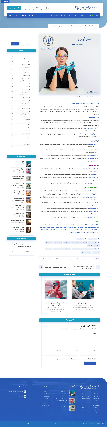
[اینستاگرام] (26, 15)
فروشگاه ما (46, 394)
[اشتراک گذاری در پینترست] (77, 258)
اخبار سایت (46, 392)
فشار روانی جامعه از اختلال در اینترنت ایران (18, 207)
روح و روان (27, 119)
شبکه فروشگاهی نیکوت (44, 405)
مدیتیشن (90, 245)
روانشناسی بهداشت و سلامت (23, 95)
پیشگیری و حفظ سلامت (24, 67)
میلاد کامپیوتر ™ (58, 424)
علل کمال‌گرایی (48, 249)
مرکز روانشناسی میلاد (92, 239)
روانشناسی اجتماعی (83, 242)
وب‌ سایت (58, 350)
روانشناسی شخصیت (58, 242)
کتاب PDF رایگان (26, 133)
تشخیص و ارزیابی (26, 70)
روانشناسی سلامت (76, 309)
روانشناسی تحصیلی (76, 307)
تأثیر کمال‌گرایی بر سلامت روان (90, 249)
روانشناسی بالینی (79, 305)
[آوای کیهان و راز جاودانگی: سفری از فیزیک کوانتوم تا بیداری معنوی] (28, 215)
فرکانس (28, 125)
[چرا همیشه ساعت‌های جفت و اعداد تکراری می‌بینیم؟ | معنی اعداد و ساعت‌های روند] (28, 200)
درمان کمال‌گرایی (68, 249)
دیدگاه (94, 333)
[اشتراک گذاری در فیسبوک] (91, 258)
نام (94, 350)
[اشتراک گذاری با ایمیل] (43, 258)
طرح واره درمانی (20, 162)
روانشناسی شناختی (82, 311)
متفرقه (28, 139)
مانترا (29, 136)
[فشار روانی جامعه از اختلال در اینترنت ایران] (28, 208)
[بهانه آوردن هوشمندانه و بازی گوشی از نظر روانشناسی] (28, 178)
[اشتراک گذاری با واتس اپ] (50, 258)
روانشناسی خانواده (83, 309)
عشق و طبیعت (96, 245)
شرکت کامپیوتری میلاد (44, 403)
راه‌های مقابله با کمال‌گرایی (58, 249)
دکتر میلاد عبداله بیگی (25, 81)
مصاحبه (28, 147)
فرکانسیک (28, 128)
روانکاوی (47, 398)
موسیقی (52, 311)
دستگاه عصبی (27, 73)
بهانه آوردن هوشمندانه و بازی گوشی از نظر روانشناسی (18, 178)
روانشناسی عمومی (49, 242)
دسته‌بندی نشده (26, 75)
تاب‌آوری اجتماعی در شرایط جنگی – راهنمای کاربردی (18, 185)
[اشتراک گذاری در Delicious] (64, 258)
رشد (89, 242)
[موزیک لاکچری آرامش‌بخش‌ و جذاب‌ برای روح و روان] (28, 171)
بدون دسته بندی (26, 64)
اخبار (29, 62)
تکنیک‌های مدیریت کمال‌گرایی (78, 249)
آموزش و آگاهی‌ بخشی (61, 307)
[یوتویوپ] (29, 15)
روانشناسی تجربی (75, 242)
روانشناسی (94, 242)
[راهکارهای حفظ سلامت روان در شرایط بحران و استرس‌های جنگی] (28, 193)
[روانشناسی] (87, 8)
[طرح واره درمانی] (28, 164)
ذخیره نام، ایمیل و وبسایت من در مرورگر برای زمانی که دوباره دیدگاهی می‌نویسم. (75, 359)
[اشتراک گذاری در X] (84, 258)
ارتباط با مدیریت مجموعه (43, 408)
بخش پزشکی (46, 396)
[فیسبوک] (32, 15)
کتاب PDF (27, 130)
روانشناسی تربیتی (67, 242)
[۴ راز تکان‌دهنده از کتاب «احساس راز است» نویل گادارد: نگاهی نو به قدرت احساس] (28, 222)
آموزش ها (27, 56)
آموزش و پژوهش (45, 401)
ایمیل (76, 350)
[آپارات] (22, 15)
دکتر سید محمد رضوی (25, 78)
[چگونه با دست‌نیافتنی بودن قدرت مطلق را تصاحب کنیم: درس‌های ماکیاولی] (28, 230)
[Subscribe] (13, 251)
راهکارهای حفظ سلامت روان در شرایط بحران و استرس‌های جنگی (18, 193)
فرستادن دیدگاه (89, 363)
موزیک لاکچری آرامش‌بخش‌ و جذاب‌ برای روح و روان (18, 171)
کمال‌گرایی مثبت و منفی (86, 252)
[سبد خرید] (16, 16)
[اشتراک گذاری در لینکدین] (57, 258)
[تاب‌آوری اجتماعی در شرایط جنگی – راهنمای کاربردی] (28, 186)
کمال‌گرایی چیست (96, 252)
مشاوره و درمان (26, 144)
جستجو (14, 43)
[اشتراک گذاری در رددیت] (70, 258)
